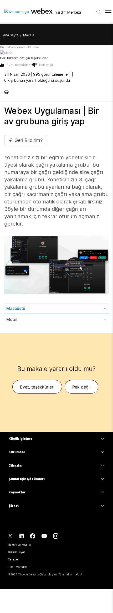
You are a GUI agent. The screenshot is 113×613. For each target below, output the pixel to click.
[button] (56, 52)
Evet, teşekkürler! (19, 65)
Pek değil (46, 65)
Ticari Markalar (17, 566)
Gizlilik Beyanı (17, 552)
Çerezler (13, 559)
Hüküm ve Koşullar (20, 544)
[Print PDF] (7, 92)
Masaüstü (15, 308)
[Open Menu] (108, 11)
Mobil (11, 319)
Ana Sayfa (10, 35)
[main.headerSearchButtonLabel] (98, 10)
